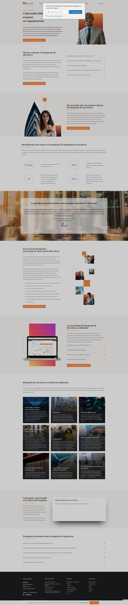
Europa (90, 585)
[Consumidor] (64, 438)
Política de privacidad (71, 589)
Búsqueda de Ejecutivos (50, 582)
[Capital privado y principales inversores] (92, 466)
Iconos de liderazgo (71, 587)
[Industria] (64, 410)
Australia (91, 589)
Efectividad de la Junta (50, 587)
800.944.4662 (33, 592)
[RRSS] (30, 594)
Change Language (76, 12)
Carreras (69, 583)
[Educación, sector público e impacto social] (36, 438)
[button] (103, 3)
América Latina (92, 583)
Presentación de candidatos (73, 582)
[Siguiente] (109, 217)
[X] (25, 594)
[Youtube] (29, 594)
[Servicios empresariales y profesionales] (36, 466)
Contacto (69, 585)
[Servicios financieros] (92, 410)
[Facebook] (27, 594)
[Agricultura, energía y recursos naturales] (64, 466)
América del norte (93, 582)
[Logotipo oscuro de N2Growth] (28, 3)
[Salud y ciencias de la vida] (92, 438)
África (90, 587)
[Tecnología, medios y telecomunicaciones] (36, 410)
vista (68, 593)
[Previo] (19, 217)
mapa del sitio (70, 591)
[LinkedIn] (23, 594)
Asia (90, 591)
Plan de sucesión (48, 589)
